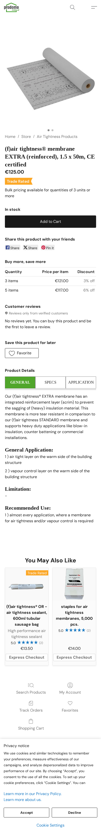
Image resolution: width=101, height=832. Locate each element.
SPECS (50, 382)
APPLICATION (81, 382)
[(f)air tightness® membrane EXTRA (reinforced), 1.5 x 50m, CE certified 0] (50, 80)
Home (10, 136)
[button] (12, 7)
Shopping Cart (31, 728)
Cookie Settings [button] (50, 825)
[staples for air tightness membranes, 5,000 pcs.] (74, 584)
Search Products (31, 692)
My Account (70, 692)
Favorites (70, 710)
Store (26, 136)
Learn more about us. (22, 799)
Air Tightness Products (57, 136)
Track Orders (31, 710)
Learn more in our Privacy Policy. (33, 793)
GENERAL (20, 382)
